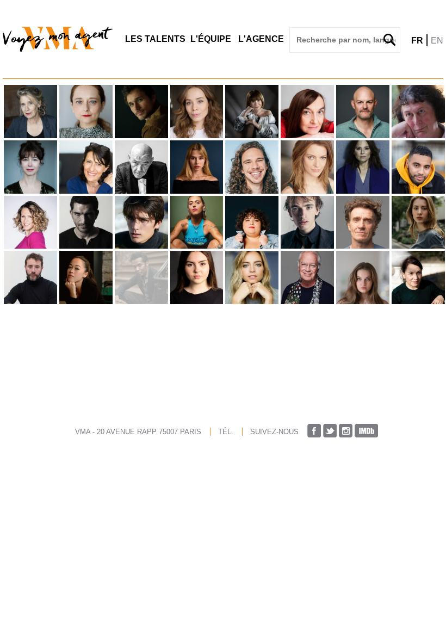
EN (437, 40)
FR (417, 40)
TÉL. (225, 432)
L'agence (261, 39)
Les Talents (155, 39)
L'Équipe (210, 39)
